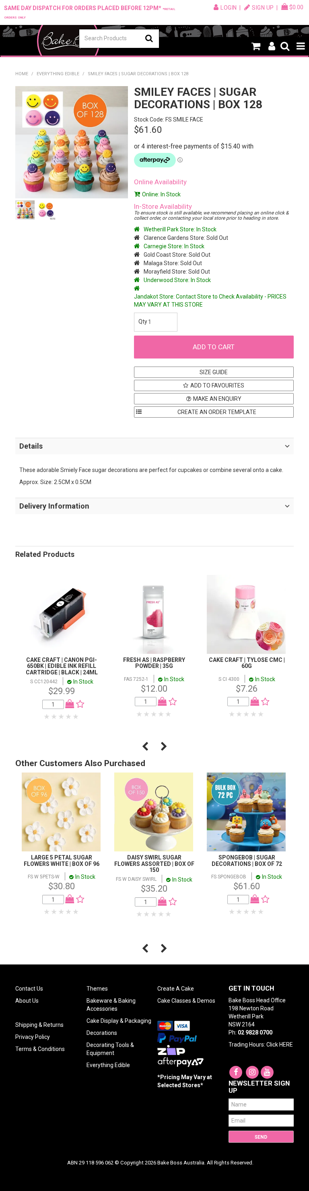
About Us (27, 1000)
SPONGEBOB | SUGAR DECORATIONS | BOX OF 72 (247, 860)
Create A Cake (175, 988)
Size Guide (214, 372)
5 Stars (76, 716)
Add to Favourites (217, 385)
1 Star (47, 716)
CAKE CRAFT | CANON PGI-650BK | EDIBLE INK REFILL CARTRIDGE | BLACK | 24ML (62, 666)
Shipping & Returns (39, 1025)
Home (21, 73)
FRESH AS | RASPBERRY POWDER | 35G (154, 663)
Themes (97, 988)
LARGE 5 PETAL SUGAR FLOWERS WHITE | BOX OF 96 (61, 860)
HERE (286, 1044)
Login (228, 7)
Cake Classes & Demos (186, 1000)
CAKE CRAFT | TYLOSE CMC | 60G (247, 663)
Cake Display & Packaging (119, 1021)
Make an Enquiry (217, 399)
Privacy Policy (32, 1037)
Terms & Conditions (40, 1049)
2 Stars (54, 716)
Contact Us (29, 988)
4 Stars (68, 716)
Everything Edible (58, 73)
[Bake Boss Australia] (68, 41)
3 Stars (61, 716)
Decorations (102, 1033)
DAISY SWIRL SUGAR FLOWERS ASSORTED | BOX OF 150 (154, 863)
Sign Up (263, 7)
